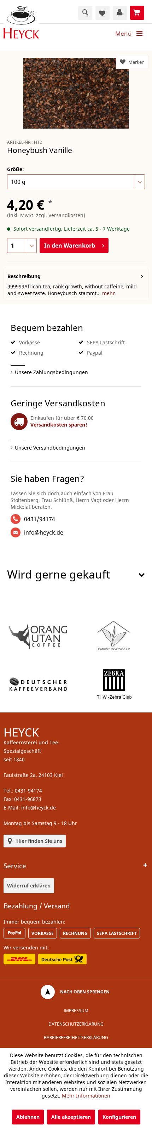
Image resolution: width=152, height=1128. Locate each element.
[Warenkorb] (137, 13)
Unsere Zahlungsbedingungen (51, 372)
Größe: (15, 169)
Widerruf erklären (29, 885)
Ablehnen (28, 1116)
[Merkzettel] (102, 13)
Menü (123, 33)
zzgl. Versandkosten (59, 215)
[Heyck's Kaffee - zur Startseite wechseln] (21, 22)
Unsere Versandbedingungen (50, 447)
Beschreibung (24, 276)
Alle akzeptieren (71, 1116)
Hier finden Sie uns (39, 840)
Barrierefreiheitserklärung (76, 1037)
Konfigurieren (119, 1116)
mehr (108, 293)
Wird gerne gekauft (58, 574)
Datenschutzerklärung (76, 1024)
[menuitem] (131, 33)
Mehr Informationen (86, 1095)
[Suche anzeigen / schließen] (85, 13)
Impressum (76, 1011)
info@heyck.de (43, 532)
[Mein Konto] (120, 13)
